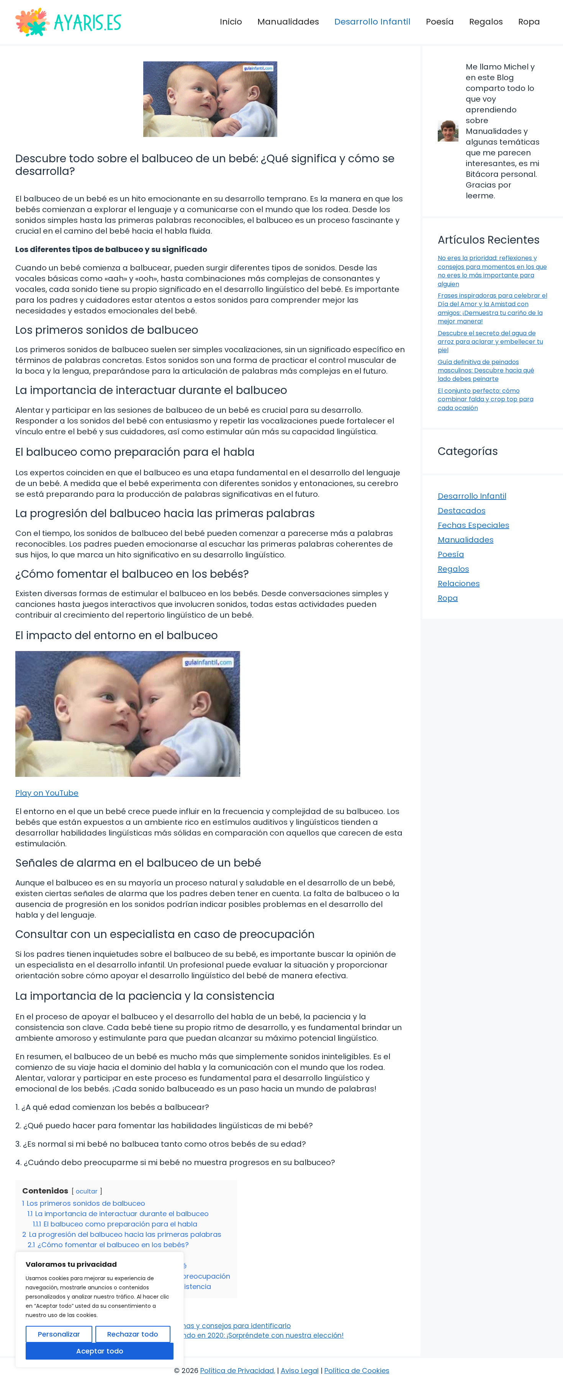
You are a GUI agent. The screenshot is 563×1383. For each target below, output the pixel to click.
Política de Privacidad (237, 1370)
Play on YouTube (47, 793)
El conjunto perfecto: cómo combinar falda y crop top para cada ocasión (486, 399)
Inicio (231, 22)
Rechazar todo (132, 1334)
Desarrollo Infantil (372, 22)
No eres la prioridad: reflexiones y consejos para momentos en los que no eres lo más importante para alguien (492, 271)
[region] (99, 1310)
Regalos (486, 22)
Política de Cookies (357, 1370)
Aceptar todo (99, 1351)
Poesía (440, 22)
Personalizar (59, 1334)
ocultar (87, 1191)
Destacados (462, 510)
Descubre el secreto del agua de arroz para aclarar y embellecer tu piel (490, 342)
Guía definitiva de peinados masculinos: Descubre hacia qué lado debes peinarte (486, 371)
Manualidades (288, 22)
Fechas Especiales (473, 525)
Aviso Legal (300, 1370)
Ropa (529, 22)
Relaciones (459, 583)
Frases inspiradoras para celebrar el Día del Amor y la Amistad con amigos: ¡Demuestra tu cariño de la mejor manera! (492, 308)
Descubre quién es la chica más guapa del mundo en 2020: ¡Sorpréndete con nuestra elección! (185, 1335)
